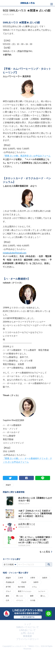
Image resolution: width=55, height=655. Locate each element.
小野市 (32, 578)
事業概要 (27, 636)
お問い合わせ (27, 633)
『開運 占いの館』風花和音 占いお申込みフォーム (26, 156)
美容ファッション (24, 591)
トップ (27, 624)
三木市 (20, 578)
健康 (31, 596)
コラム (34, 587)
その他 (32, 600)
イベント (19, 600)
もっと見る (44, 551)
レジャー (41, 591)
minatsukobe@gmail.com (14, 252)
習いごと (19, 596)
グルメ (8, 591)
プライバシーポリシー (27, 639)
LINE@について (27, 630)
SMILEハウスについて (27, 627)
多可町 (8, 587)
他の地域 (21, 587)
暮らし (43, 596)
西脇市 (8, 485)
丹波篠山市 (10, 582)
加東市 (35, 582)
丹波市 (23, 582)
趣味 (7, 596)
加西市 (44, 578)
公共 (7, 600)
